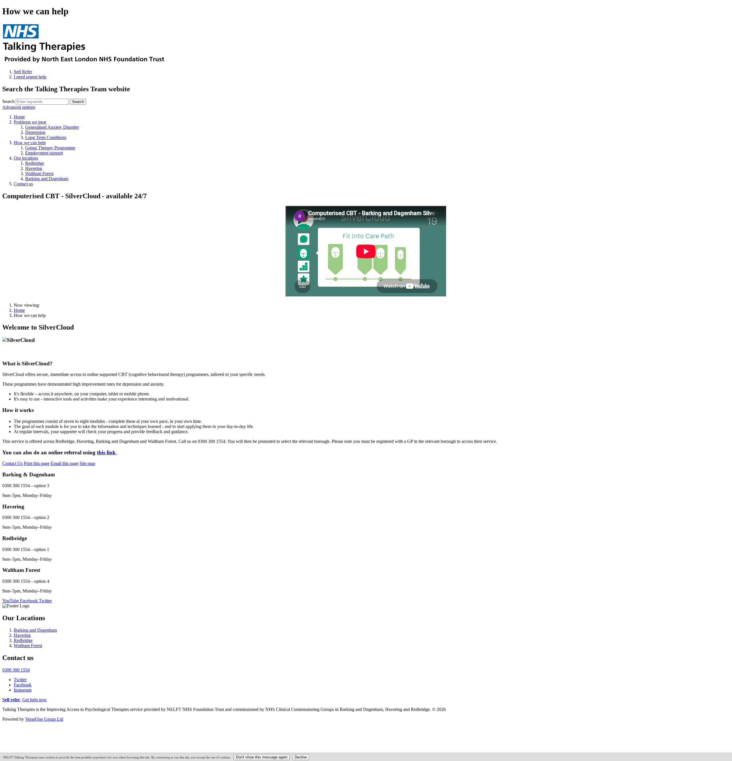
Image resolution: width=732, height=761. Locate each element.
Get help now (34, 699)
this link (107, 452)
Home (19, 310)
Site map (87, 463)
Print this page (36, 463)
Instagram (22, 689)
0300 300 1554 (16, 669)
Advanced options (18, 107)
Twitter (20, 679)
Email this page (64, 463)
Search (8, 101)
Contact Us (12, 463)
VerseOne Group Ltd (44, 719)
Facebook (22, 684)
